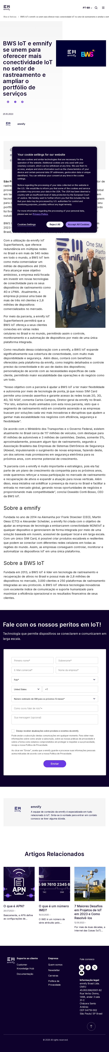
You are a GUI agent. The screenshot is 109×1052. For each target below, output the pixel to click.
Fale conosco (87, 959)
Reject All (55, 224)
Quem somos (55, 964)
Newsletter (54, 970)
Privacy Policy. (40, 214)
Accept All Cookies (78, 224)
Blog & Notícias (10, 17)
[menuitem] (28, 966)
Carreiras (53, 975)
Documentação (25, 973)
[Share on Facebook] (22, 102)
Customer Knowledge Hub (25, 966)
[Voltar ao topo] (91, 1026)
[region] (54, 190)
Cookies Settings (26, 224)
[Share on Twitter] (15, 102)
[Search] (96, 8)
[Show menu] (104, 8)
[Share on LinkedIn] (8, 102)
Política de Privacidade (60, 753)
